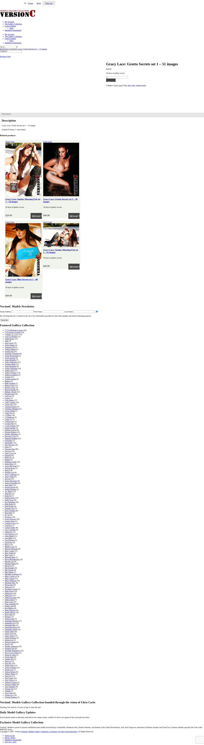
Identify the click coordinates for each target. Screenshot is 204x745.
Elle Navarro (9, 445)
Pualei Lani (9, 606)
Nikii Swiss (9, 591)
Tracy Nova (9, 680)
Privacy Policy (10, 738)
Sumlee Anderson (11, 646)
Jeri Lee (8, 479)
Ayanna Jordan (10, 379)
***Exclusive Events (12, 332)
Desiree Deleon (10, 432)
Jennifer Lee (9, 472)
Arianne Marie (10, 364)
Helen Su (8, 458)
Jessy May (9, 485)
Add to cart (111, 81)
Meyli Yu (8, 566)
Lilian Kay (9, 532)
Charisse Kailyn (11, 407)
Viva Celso (9, 693)
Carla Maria (9, 400)
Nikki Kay (9, 595)
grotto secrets (141, 85)
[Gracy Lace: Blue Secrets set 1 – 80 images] (23, 275)
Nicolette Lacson (11, 589)
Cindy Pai (8, 413)
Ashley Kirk (9, 371)
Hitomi (7, 460)
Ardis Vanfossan (11, 362)
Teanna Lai (9, 670)
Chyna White (10, 411)
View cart (48, 3)
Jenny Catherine (11, 475)
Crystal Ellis (9, 424)
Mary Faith (9, 553)
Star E (7, 644)
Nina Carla (9, 602)
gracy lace (131, 85)
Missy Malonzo (10, 581)
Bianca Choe (9, 385)
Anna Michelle (10, 360)
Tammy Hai (9, 659)
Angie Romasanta (11, 356)
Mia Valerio (9, 572)
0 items (30, 3)
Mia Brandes (9, 568)
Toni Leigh (9, 678)
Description (6, 114)
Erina (7, 447)
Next (9, 57)
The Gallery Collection (13, 24)
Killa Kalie (9, 504)
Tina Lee (8, 676)
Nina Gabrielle (10, 604)
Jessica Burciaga (11, 481)
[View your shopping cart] (25, 3)
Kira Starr (8, 513)
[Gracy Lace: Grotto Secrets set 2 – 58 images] (61, 195)
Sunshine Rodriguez (12, 651)
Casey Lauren (10, 402)
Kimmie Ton (9, 509)
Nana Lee (8, 587)
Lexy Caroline (10, 530)
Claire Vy (8, 419)
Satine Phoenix (10, 638)
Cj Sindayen (9, 417)
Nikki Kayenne (10, 598)
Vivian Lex (9, 695)
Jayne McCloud (11, 466)
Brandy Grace (10, 388)
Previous (3, 57)
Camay (7, 398)
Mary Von (8, 555)
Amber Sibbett (10, 349)
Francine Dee (10, 449)
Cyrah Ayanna (10, 426)
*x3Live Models (11, 337)
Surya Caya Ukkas (12, 653)
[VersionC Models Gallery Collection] (17, 16)
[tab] (6, 114)
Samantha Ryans (11, 627)
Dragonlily (9, 443)
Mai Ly (7, 545)
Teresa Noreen (10, 672)
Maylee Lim (9, 562)
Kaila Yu (8, 496)
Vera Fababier (10, 687)
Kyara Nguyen (10, 519)
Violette (8, 691)
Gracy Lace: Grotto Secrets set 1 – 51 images (30, 49)
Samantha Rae (10, 625)
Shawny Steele (10, 642)
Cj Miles (8, 415)
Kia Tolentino (10, 502)
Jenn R (7, 470)
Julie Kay (8, 494)
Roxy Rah (8, 615)
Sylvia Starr (9, 657)
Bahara (7, 381)
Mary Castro (9, 551)
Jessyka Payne (10, 487)
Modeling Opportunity (13, 30)
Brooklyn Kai (10, 394)
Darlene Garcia (10, 430)
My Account (9, 22)
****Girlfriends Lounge (14, 330)
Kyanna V (9, 517)
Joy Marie (8, 492)
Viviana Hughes (11, 697)
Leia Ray (8, 525)
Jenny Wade (9, 477)
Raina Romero (10, 610)
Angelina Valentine (12, 354)
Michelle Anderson (12, 574)
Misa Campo (9, 579)
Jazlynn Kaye (10, 468)
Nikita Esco (9, 593)
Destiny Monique (11, 434)
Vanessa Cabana (11, 682)
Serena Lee (9, 640)
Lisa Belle (8, 538)
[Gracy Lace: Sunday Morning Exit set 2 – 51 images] (61, 246)
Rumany (8, 617)
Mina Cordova (10, 576)
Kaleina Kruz (10, 498)
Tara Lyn (8, 661)
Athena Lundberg (11, 375)
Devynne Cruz (10, 436)
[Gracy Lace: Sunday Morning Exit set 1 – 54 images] (23, 195)
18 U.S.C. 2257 (11, 742)
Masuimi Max (10, 557)
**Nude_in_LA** (12, 335)
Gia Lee (8, 451)
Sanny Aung (9, 636)
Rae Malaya (9, 608)
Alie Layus (9, 343)
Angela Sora (9, 352)
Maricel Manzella (11, 549)
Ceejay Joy (9, 405)
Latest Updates (10, 26)
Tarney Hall (9, 666)
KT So (7, 515)
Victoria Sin (9, 689)
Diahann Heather (11, 439)
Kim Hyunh (9, 506)
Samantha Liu (10, 623)
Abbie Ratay (9, 339)
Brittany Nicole (10, 392)
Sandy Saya (9, 634)
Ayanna (8, 377)
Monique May (10, 583)
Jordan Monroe (10, 489)
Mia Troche (9, 570)
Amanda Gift (10, 347)
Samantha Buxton (11, 621)
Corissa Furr (9, 422)
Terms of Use (10, 736)
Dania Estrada (10, 428)
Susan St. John (10, 655)
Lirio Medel (9, 536)
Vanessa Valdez (10, 685)
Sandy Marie (9, 632)
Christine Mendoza (12, 409)
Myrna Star (9, 585)
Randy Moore (10, 612)
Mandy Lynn (9, 547)
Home (2, 49)
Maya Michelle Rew (12, 559)
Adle (6, 341)
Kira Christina (10, 511)
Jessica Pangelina (11, 483)
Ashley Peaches (11, 373)
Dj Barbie (8, 441)
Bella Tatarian (10, 383)
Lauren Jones (10, 521)
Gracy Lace (9, 49)
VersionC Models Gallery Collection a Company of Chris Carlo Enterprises (49, 732)
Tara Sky (8, 663)
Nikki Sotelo (9, 600)
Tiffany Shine (10, 674)
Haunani (8, 455)
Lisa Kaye (8, 542)
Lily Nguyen (9, 534)
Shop (11, 28)
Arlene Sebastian (11, 368)
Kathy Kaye (9, 500)
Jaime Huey (9, 464)
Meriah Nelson (10, 564)
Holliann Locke (10, 462)
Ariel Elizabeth (10, 366)
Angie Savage (10, 358)
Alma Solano (10, 345)
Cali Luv (8, 396)
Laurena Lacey (10, 523)
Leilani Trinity (10, 528)
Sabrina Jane (9, 619)
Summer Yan (9, 649)
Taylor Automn (10, 668)
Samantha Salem (11, 629)
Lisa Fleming (10, 540)
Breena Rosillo (10, 390)
